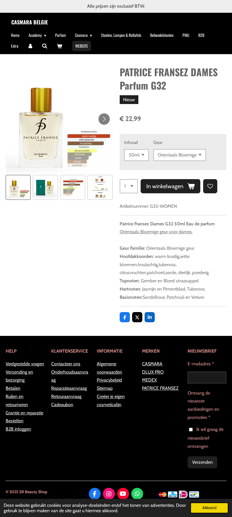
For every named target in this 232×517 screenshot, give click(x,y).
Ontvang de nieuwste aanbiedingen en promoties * (203, 405)
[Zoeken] (45, 46)
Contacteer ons (65, 363)
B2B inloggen (18, 429)
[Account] (30, 46)
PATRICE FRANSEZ (160, 388)
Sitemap (105, 388)
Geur (157, 142)
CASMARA (152, 363)
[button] (18, 187)
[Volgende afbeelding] (104, 119)
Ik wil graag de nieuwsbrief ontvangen (206, 438)
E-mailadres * (201, 363)
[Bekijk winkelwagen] (59, 46)
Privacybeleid (109, 380)
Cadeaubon (62, 404)
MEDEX (149, 380)
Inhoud (131, 142)
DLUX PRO (153, 372)
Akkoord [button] (209, 507)
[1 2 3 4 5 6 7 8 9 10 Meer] (129, 186)
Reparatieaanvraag (69, 388)
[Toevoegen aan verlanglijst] (210, 186)
